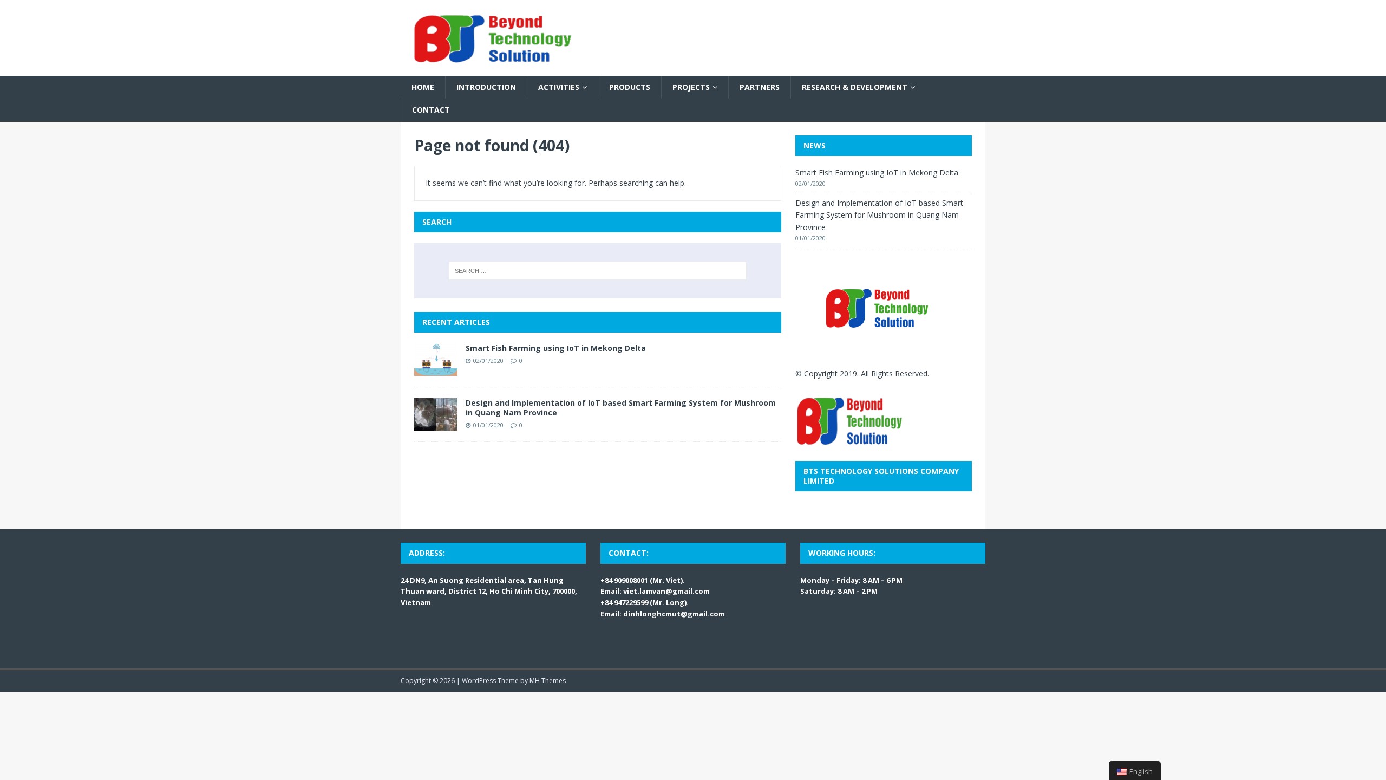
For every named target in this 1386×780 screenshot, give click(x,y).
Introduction (486, 87)
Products (629, 87)
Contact (431, 110)
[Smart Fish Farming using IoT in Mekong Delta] (435, 369)
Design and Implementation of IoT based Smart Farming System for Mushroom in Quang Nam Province (621, 408)
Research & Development (854, 87)
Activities (558, 87)
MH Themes (547, 680)
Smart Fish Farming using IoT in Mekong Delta (556, 348)
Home (422, 87)
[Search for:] (598, 271)
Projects (691, 87)
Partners (760, 87)
